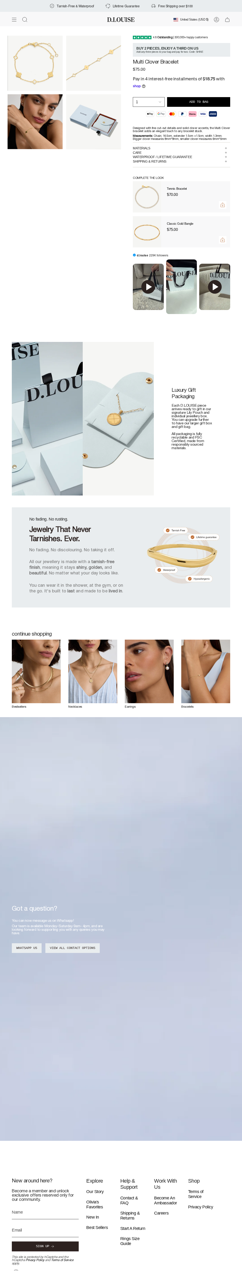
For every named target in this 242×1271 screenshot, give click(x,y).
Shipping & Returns (130, 1215)
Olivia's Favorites (94, 1204)
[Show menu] (14, 19)
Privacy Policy (35, 1260)
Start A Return (132, 1228)
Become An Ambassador (165, 1200)
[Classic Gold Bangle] (147, 231)
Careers (161, 1213)
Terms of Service (62, 1260)
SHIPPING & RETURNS (149, 161)
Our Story (95, 1191)
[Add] (222, 205)
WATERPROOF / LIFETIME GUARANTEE (162, 157)
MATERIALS (141, 148)
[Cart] (227, 19)
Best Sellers (97, 1227)
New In (92, 1217)
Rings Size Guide (130, 1241)
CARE (137, 153)
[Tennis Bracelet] (147, 196)
